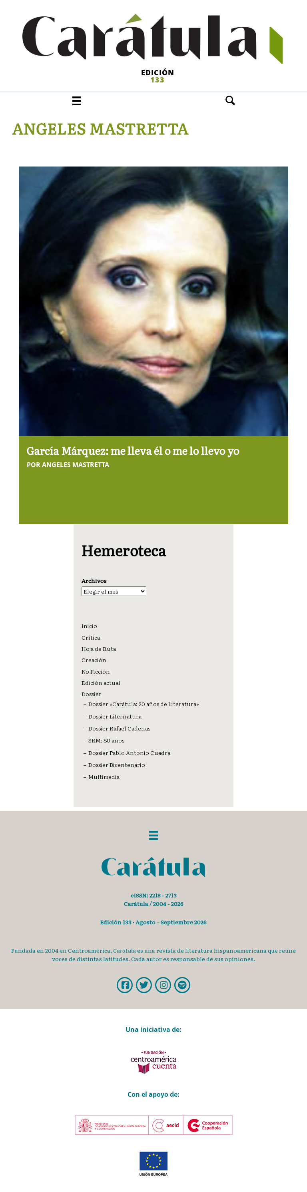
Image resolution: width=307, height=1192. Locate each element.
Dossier (92, 694)
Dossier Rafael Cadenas (119, 728)
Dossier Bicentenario (116, 765)
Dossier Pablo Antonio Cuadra (129, 753)
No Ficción (96, 671)
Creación (94, 660)
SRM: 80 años (106, 740)
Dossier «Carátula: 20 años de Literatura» (143, 704)
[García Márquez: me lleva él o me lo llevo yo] (153, 300)
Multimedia (104, 777)
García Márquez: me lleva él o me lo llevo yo (133, 450)
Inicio (89, 626)
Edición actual (101, 682)
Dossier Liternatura (115, 716)
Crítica (91, 637)
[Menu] (77, 100)
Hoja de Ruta (99, 648)
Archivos (94, 580)
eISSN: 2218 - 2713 (154, 895)
